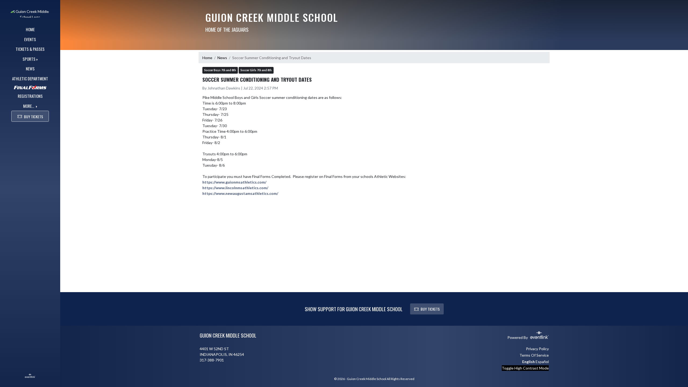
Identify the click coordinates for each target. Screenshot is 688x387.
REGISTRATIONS (30, 96)
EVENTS (30, 39)
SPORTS (29, 59)
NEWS (30, 68)
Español (542, 361)
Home (207, 57)
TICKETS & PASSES (30, 49)
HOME (30, 29)
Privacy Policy (537, 348)
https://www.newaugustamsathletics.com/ (240, 193)
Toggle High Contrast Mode (525, 368)
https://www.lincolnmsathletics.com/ (235, 187)
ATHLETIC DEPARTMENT (30, 78)
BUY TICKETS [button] (33, 116)
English (528, 361)
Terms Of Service (534, 355)
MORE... (29, 106)
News (222, 57)
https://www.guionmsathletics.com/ (234, 182)
